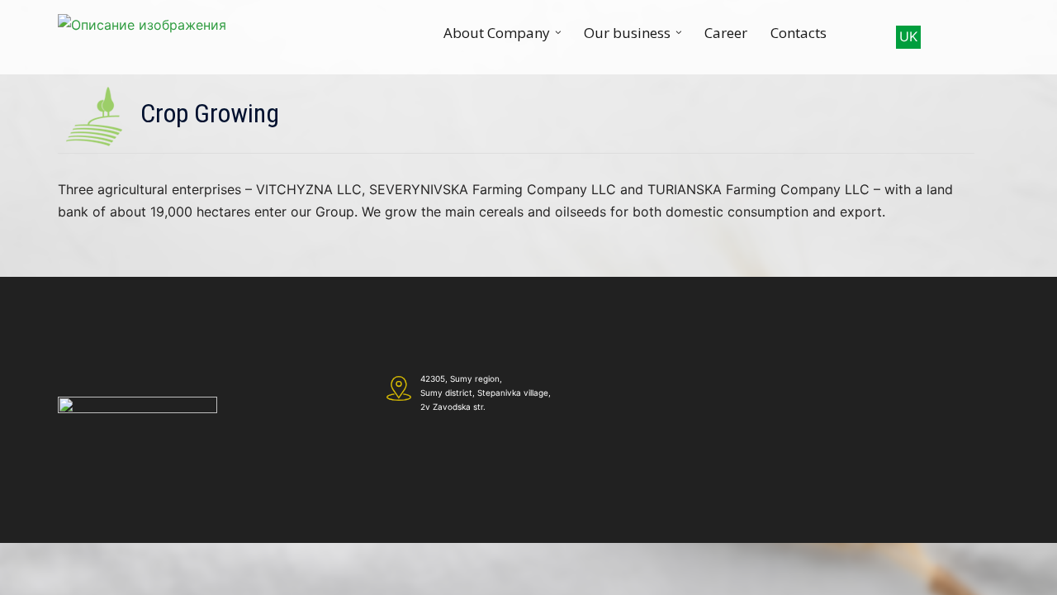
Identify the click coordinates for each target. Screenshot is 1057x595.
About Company (496, 32)
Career (725, 32)
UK (908, 36)
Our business (627, 32)
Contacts (798, 32)
